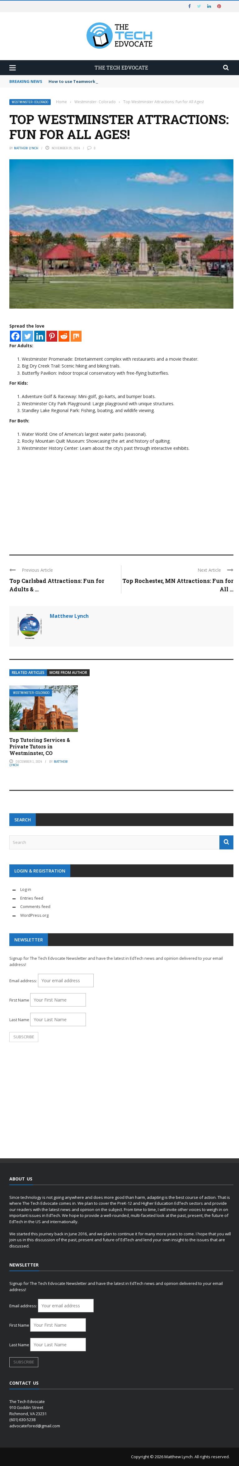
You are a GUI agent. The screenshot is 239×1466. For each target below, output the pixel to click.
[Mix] (76, 336)
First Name (19, 1000)
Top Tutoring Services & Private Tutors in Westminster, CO (39, 746)
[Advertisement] (121, 498)
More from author (68, 672)
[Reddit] (64, 336)
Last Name (19, 1019)
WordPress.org (34, 915)
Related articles (28, 672)
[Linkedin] (39, 336)
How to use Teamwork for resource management (100, 81)
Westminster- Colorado (30, 102)
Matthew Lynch (26, 148)
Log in (25, 889)
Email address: (23, 980)
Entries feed (31, 898)
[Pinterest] (51, 336)
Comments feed (35, 906)
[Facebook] (15, 336)
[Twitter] (27, 336)
